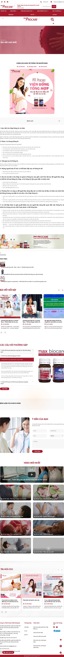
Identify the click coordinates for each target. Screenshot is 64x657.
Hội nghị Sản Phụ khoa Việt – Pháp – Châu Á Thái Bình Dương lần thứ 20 (32, 322)
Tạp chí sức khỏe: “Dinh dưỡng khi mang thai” (46, 499)
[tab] (17, 351)
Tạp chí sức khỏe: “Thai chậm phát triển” (11, 534)
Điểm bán (11, 14)
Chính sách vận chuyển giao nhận (39, 641)
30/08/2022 (7, 604)
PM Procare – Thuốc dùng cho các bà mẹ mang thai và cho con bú (25, 480)
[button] (3, 18)
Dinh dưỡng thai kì (42, 11)
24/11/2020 (6, 324)
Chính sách (3, 254)
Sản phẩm (13, 11)
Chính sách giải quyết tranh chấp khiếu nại (40, 628)
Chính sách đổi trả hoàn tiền (39, 636)
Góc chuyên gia (56, 11)
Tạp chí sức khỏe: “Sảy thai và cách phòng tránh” (14, 552)
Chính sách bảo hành (38, 632)
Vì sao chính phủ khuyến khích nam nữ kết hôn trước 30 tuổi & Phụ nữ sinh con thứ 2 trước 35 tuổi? (52, 602)
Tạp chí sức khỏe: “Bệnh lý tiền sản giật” (44, 516)
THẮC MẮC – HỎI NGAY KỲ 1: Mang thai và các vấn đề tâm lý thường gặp (53, 322)
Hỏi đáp (55, 14)
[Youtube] (7, 2)
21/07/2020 (49, 324)
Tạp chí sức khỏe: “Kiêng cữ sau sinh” (43, 534)
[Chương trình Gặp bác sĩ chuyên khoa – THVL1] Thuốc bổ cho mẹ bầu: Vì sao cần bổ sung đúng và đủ (23, 281)
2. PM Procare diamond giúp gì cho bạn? (10, 356)
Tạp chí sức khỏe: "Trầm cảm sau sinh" (44, 552)
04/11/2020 (28, 324)
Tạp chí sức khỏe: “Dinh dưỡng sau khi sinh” (12, 516)
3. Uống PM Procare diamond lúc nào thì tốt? (12, 359)
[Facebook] (4, 2)
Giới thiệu (26, 627)
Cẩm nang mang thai (26, 11)
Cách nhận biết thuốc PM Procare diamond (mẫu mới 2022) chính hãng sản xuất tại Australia (22, 274)
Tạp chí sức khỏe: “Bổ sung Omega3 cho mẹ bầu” (14, 499)
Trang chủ (3, 11)
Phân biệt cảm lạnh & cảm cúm (31, 600)
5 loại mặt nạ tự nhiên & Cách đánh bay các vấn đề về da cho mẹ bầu (10, 601)
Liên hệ (26, 634)
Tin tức (32, 14)
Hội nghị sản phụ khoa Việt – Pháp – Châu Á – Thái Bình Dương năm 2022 (17, 267)
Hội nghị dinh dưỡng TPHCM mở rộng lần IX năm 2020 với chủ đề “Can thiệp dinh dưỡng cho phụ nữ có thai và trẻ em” (10, 323)
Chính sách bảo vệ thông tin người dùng (39, 646)
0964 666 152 (9, 652)
